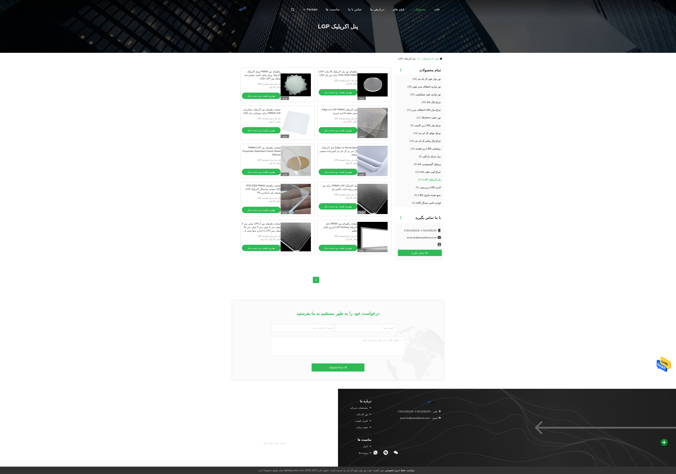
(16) (427, 133)
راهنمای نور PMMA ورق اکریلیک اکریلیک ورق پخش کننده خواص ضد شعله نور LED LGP (262, 75)
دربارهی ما (377, 9)
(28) (424, 86)
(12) (424, 109)
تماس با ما (355, 9)
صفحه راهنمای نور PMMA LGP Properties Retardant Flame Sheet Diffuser (261, 151)
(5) (430, 156)
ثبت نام (291, 443)
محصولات (419, 9)
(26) (425, 94)
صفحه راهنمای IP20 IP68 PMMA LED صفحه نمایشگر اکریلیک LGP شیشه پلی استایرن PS (263, 189)
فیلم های (398, 9)
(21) (429, 117)
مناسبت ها (333, 9)
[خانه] (246, 8)
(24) (425, 140)
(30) (431, 102)
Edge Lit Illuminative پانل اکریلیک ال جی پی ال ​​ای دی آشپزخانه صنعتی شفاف (338, 151)
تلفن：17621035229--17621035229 (418, 411)
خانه (437, 9)
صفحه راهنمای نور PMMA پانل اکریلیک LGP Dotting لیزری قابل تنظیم (340, 227)
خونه (436, 58)
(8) (425, 125)
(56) (426, 78)
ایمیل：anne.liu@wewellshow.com (419, 418)
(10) (429, 179)
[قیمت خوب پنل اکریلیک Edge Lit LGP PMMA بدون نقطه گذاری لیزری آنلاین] (372, 123)
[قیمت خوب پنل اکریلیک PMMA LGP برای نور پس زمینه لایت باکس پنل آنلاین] (372, 199)
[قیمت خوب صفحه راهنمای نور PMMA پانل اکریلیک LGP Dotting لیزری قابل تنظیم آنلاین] (372, 237)
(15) (428, 171)
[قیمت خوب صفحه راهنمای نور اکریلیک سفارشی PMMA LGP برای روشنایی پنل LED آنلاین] (296, 123)
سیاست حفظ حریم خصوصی (400, 470)
